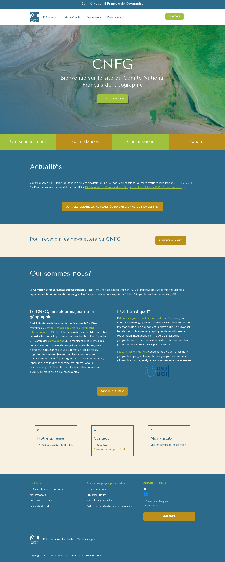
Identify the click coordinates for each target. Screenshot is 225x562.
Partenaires (114, 17)
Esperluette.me (59, 555)
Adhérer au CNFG (170, 240)
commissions (56, 341)
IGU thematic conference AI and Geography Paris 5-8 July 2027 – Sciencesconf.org (134, 187)
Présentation (50, 17)
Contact (174, 16)
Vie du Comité (72, 17)
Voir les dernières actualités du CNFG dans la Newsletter (112, 206)
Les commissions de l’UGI (132, 351)
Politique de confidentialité (58, 539)
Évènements (94, 17)
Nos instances (112, 391)
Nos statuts (161, 438)
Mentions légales (87, 539)
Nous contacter (112, 98)
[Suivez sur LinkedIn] (144, 488)
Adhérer (169, 516)
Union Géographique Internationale (140, 318)
